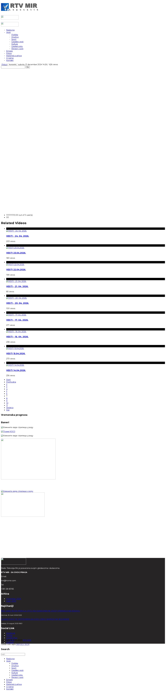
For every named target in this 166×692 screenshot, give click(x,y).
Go (28, 67)
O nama (9, 58)
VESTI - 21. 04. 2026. (17, 286)
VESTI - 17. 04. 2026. (17, 320)
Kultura (14, 44)
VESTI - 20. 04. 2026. (17, 303)
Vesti (8, 32)
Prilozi (9, 53)
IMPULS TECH (22, 644)
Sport (13, 39)
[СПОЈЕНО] (8, 431)
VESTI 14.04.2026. (16, 370)
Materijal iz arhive (14, 56)
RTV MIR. (27, 640)
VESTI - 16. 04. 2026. (17, 337)
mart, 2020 (11, 601)
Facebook (10, 633)
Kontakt (9, 60)
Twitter (9, 635)
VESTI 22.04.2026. (16, 269)
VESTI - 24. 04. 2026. (17, 236)
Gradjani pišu (17, 46)
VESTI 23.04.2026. (16, 253)
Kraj (7, 410)
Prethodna (11, 382)
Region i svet (17, 49)
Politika (14, 35)
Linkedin (10, 642)
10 (7, 403)
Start (8, 380)
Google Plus (11, 638)
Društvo (15, 37)
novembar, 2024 (13, 599)
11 (7, 405)
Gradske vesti (17, 42)
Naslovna (10, 30)
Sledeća (9, 407)
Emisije (9, 51)
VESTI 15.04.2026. (15, 353)
